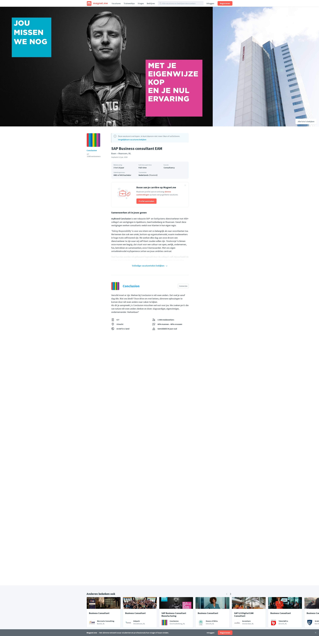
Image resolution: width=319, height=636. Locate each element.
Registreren (225, 3)
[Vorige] (227, 594)
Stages (141, 3)
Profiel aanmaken (146, 201)
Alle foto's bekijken (306, 121)
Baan (113, 153)
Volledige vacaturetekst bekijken (148, 265)
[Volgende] (230, 594)
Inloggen (210, 3)
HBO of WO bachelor (122, 175)
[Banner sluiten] (185, 185)
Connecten (183, 286)
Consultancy (169, 167)
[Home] (97, 3)
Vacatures (116, 3)
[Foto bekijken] (106, 66)
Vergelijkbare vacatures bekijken (132, 139)
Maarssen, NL (124, 153)
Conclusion (92, 150)
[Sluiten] (315, 632)
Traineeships (129, 3)
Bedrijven (151, 3)
